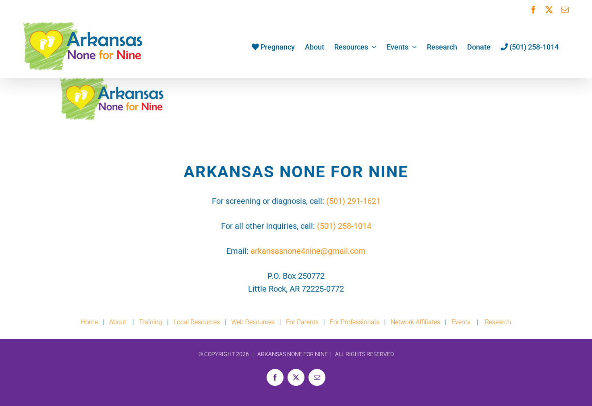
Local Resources (197, 322)
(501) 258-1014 (344, 226)
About (118, 322)
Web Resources (253, 322)
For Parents (302, 322)
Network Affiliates (415, 322)
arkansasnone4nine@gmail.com (308, 251)
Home (89, 322)
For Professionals (354, 322)
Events (460, 322)
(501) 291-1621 (353, 201)
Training (150, 322)
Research (498, 322)
